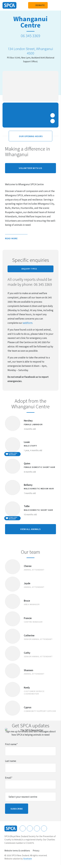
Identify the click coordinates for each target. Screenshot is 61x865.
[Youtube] (37, 828)
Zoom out (52, 121)
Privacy (36, 850)
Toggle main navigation (56, 5)
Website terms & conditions (17, 850)
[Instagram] (30, 828)
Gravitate (27, 858)
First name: (11, 744)
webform (27, 322)
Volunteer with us (30, 168)
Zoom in (52, 115)
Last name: (10, 761)
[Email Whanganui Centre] (34, 42)
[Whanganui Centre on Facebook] (27, 42)
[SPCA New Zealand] (9, 5)
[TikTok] (44, 828)
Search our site (51, 5)
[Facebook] (23, 828)
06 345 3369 (30, 35)
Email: (8, 777)
